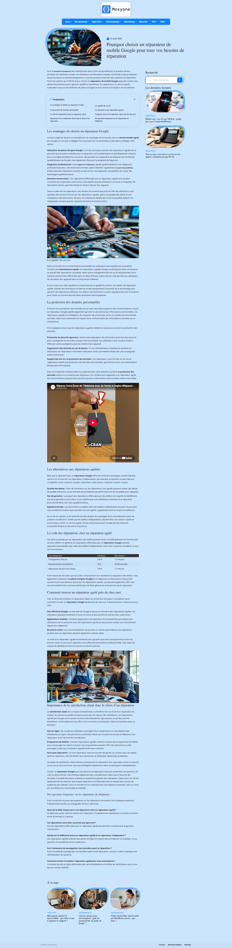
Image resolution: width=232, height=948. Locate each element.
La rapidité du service (103, 105)
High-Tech (51, 913)
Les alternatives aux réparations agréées (109, 110)
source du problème (125, 168)
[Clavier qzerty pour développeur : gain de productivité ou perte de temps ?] (93, 899)
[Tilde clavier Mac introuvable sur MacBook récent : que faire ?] (125, 899)
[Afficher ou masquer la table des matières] (100, 99)
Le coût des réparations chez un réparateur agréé (68, 114)
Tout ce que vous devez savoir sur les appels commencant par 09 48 (162, 155)
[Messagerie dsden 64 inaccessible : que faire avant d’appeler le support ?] (61, 899)
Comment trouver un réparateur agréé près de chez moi (115, 114)
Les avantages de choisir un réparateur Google (67, 105)
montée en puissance (62, 71)
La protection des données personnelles (64, 110)
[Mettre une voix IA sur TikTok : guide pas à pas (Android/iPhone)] (164, 102)
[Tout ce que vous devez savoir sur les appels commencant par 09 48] (164, 137)
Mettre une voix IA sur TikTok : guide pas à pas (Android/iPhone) (163, 120)
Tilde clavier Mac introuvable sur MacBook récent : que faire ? (125, 918)
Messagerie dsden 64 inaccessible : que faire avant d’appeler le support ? (60, 918)
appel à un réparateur (86, 164)
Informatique (85, 913)
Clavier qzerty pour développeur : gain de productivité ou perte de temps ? (90, 919)
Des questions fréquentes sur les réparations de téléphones (112, 119)
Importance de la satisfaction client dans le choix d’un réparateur (70, 119)
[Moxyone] (116, 9)
